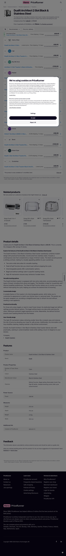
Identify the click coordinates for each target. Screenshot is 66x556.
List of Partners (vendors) (15, 107)
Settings (33, 113)
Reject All (33, 122)
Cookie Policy (12, 95)
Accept (33, 118)
